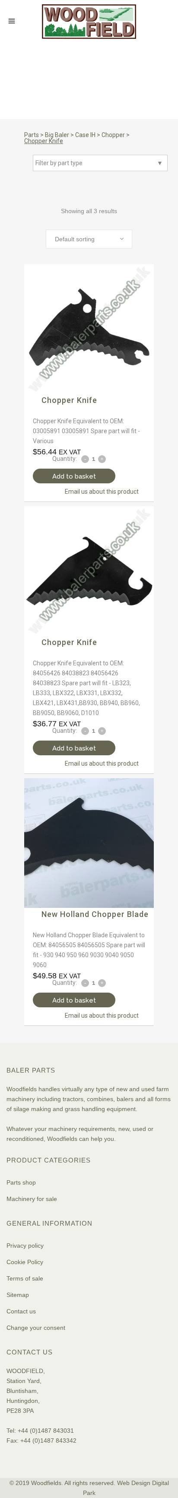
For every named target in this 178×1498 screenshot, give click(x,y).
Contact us (21, 1311)
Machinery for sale (31, 1198)
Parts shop (21, 1182)
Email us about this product (102, 491)
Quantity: (64, 458)
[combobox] (89, 239)
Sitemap (17, 1294)
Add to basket (74, 476)
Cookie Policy (24, 1261)
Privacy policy (25, 1245)
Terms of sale (24, 1278)
